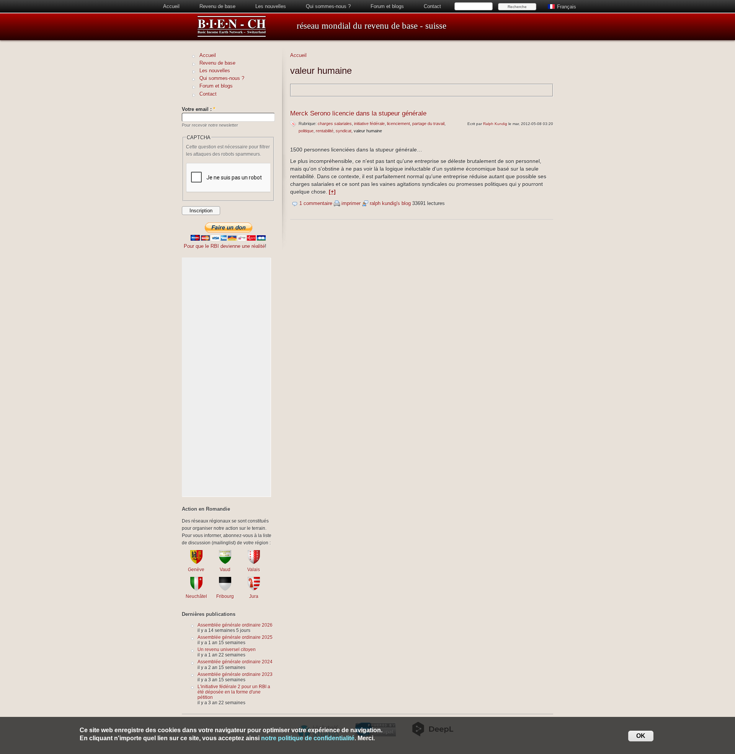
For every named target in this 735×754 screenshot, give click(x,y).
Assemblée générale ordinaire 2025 (235, 637)
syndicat (343, 131)
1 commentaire (315, 203)
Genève (196, 569)
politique (306, 131)
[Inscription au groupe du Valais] (254, 562)
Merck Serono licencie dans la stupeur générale (358, 113)
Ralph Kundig (495, 124)
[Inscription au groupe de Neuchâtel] (196, 588)
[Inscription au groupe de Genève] (196, 562)
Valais (253, 569)
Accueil (171, 6)
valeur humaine (368, 131)
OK (640, 736)
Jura (253, 596)
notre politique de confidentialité (307, 738)
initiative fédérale (369, 123)
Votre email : (198, 109)
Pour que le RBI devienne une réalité (224, 246)
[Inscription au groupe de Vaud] (225, 562)
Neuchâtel (196, 596)
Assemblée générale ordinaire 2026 (235, 624)
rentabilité (324, 131)
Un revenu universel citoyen (227, 649)
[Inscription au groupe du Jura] (254, 588)
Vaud (225, 569)
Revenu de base (217, 6)
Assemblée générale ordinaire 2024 (235, 661)
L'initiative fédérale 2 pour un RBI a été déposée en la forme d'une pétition (234, 692)
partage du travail (428, 123)
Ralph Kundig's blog (390, 203)
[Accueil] (231, 36)
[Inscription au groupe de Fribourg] (225, 588)
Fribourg (225, 596)
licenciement (398, 123)
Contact (432, 6)
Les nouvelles (270, 6)
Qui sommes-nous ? (328, 6)
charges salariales (335, 123)
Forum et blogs (387, 6)
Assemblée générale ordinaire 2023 (235, 674)
